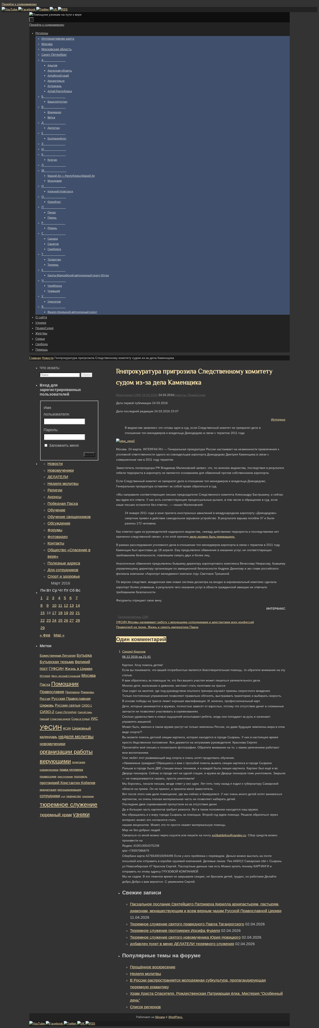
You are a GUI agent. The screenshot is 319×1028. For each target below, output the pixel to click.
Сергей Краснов (133, 651)
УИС (94, 718)
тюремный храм (56, 814)
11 (60, 605)
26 (66, 620)
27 (71, 620)
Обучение (56, 510)
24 (54, 620)
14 (78, 605)
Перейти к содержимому (19, 4)
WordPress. (175, 1017)
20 (71, 613)
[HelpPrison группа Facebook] (27, 9)
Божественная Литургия (58, 655)
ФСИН (67, 728)
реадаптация (48, 789)
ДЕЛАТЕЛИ (58, 477)
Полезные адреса (64, 563)
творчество (73, 796)
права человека (71, 769)
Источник (278, 419)
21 (78, 613)
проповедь (80, 776)
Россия (45, 699)
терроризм (88, 796)
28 (78, 620)
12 (66, 605)
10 (54, 605)
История (45, 676)
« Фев (45, 635)
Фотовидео (58, 537)
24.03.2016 (150, 395)
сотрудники (50, 796)
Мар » (59, 635)
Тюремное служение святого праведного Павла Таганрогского (187, 924)
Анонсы (54, 497)
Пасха (45, 685)
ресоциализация (69, 789)
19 (66, 613)
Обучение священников (69, 517)
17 (54, 613)
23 (48, 620)
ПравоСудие (196, 395)
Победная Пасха (63, 503)
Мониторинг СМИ (128, 395)
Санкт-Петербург (66, 712)
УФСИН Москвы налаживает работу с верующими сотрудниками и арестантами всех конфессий (185, 622)
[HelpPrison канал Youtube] (10, 9)
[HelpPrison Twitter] (43, 9)
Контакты (56, 543)
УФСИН (51, 727)
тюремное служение (68, 804)
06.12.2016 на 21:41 (136, 656)
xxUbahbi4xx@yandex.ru (229, 835)
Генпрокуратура (129, 617)
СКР (145, 617)
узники (81, 814)
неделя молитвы (76, 736)
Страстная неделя (60, 719)
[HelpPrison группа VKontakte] (54, 9)
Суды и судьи (80, 718)
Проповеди (72, 692)
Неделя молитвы (145, 974)
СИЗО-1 (87, 705)
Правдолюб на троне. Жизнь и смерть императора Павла (157, 627)
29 (42, 628)
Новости (48, 358)
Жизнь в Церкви (78, 669)
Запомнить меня (64, 445)
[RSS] (62, 9)
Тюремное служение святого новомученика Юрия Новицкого (185, 937)
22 (42, 620)
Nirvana (160, 1017)
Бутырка (84, 655)
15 (42, 613)
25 (60, 620)
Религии (55, 490)
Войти (89, 454)
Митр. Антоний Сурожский (65, 676)
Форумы (55, 530)
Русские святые (68, 705)
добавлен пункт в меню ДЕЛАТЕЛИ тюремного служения (182, 944)
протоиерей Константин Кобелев (67, 783)
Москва (88, 675)
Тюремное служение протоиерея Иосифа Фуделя (175, 930)
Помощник (65, 684)
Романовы (87, 692)
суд (63, 796)
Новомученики (61, 470)
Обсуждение (59, 523)
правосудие (48, 776)
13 (71, 605)
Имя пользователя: (57, 411)
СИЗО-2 (47, 712)
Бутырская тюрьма (57, 662)
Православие (52, 692)
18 (60, 613)
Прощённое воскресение (152, 967)
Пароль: (51, 430)
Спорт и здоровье (64, 576)
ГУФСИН (56, 668)
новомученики (52, 744)
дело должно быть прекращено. (212, 536)
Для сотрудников (63, 570)
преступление (65, 776)
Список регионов (145, 1007)
